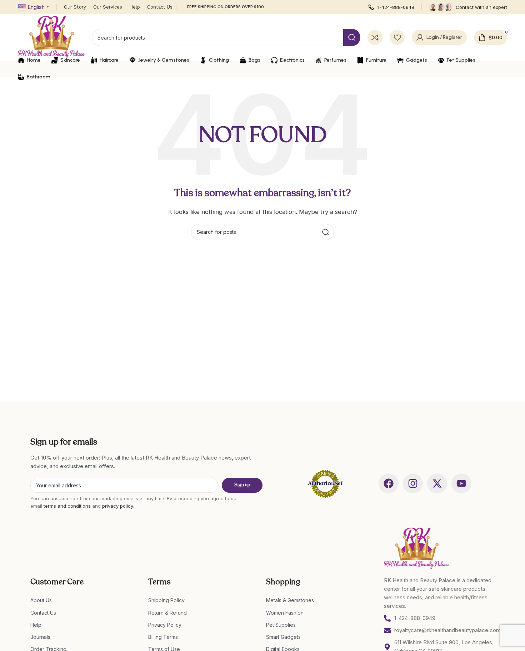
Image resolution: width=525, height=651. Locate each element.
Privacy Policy (164, 625)
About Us (41, 600)
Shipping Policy (166, 600)
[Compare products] (375, 37)
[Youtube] (461, 483)
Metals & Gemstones (290, 600)
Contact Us (43, 613)
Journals (40, 637)
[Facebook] (389, 483)
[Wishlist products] (397, 37)
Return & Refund (167, 613)
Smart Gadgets (283, 637)
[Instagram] (413, 483)
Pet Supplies (281, 625)
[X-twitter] (437, 483)
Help (35, 625)
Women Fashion (285, 613)
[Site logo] (51, 37)
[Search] (351, 37)
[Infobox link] (391, 7)
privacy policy (117, 506)
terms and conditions (67, 506)
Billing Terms (163, 637)
